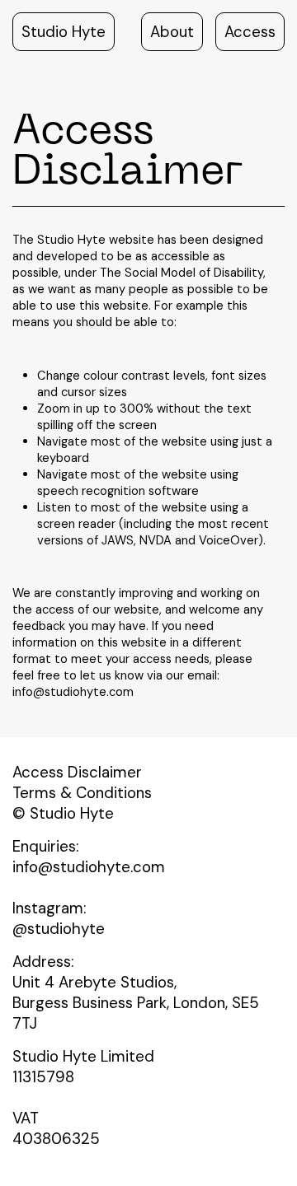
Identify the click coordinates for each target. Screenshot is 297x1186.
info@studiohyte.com (73, 692)
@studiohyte (58, 928)
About (172, 31)
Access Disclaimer (77, 772)
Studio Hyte (63, 31)
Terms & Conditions (82, 792)
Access (250, 31)
